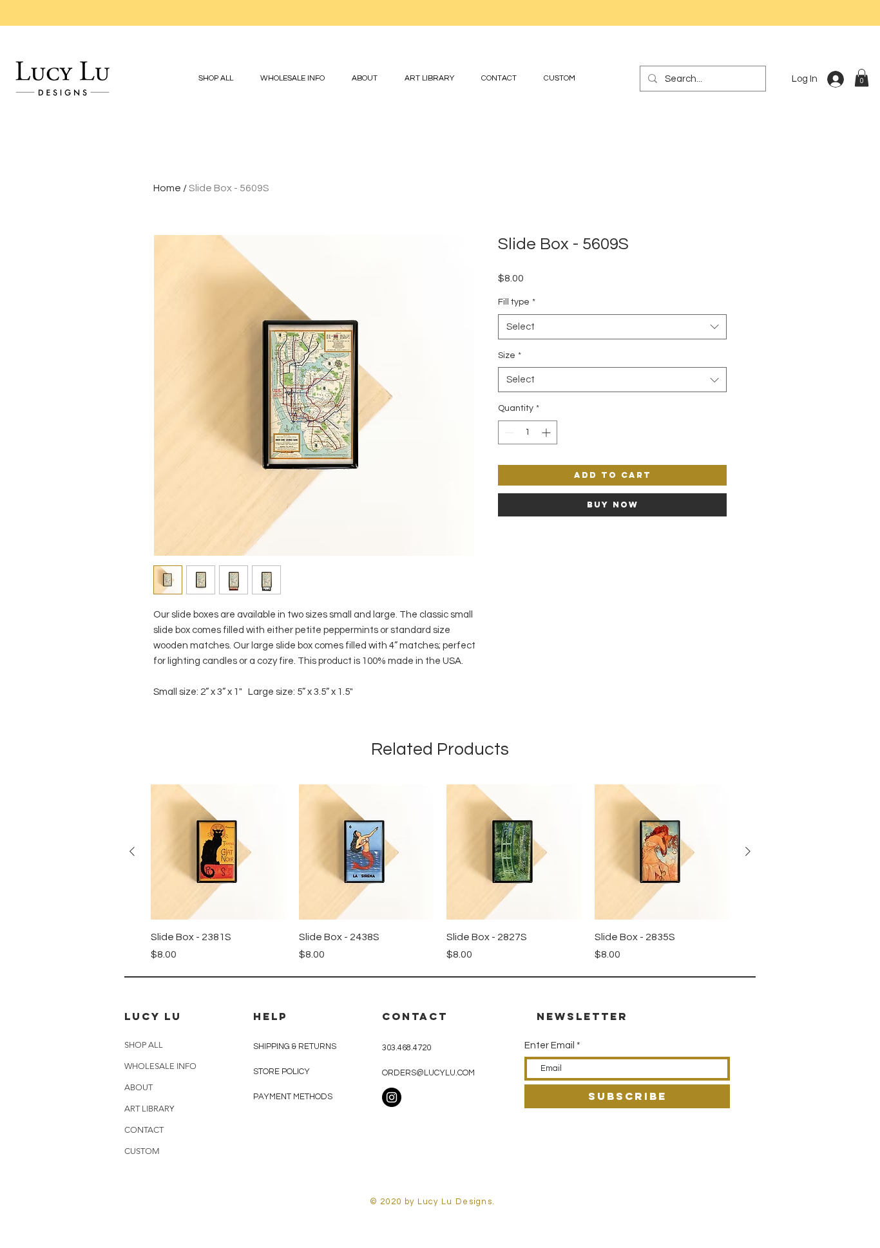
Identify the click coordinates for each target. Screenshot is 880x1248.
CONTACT (144, 1130)
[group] (440, 873)
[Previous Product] (132, 851)
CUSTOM (142, 1151)
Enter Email (549, 1045)
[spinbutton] (527, 432)
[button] (861, 77)
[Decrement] (508, 432)
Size (509, 355)
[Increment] (547, 432)
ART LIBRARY (149, 1108)
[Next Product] (748, 851)
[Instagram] (391, 1097)
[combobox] (612, 326)
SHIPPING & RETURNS (294, 1046)
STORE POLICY (282, 1071)
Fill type (516, 302)
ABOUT (138, 1087)
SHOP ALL (143, 1045)
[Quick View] (218, 852)
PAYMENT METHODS (292, 1096)
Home (167, 188)
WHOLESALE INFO (160, 1066)
